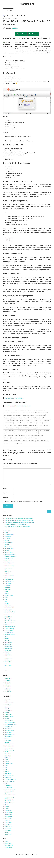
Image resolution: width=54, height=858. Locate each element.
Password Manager (9, 613)
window (6, 664)
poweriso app (6, 420)
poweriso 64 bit (46, 412)
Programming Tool (9, 622)
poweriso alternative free (40, 415)
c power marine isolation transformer (11, 410)
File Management (9, 577)
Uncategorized (8, 648)
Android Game (8, 542)
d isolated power (23, 410)
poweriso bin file (30, 420)
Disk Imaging (8, 560)
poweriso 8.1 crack (7, 415)
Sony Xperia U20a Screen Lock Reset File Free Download (19, 520)
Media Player (8, 605)
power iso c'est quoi (23, 412)
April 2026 (7, 686)
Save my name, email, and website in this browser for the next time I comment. (24, 501)
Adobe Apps (8, 536)
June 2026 (7, 682)
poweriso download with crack (22, 432)
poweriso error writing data (24, 435)
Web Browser (8, 660)
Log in (6, 841)
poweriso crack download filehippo (20, 425)
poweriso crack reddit (8, 427)
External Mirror (19, 398)
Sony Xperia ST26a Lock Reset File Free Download (17, 526)
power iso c (15, 412)
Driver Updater (8, 568)
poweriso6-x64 (24, 440)
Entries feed (8, 843)
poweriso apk (41, 417)
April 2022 (7, 690)
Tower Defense (8, 646)
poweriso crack (46, 422)
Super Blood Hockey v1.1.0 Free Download (15, 524)
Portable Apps (14, 18)
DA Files (7, 550)
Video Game (8, 654)
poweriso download (36, 427)
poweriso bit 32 (46, 420)
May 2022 (7, 688)
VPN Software (8, 658)
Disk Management (9, 562)
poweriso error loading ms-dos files (11, 435)
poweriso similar (17, 440)
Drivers (6, 570)
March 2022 (8, 691)
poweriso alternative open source (10, 417)
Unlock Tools (8, 650)
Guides (6, 597)
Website (5, 497)
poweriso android (34, 417)
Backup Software (9, 548)
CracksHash (27, 4)
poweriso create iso (18, 427)
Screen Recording (9, 628)
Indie (6, 599)
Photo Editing (8, 617)
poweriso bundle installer (29, 422)
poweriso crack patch (44, 425)
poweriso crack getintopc (33, 425)
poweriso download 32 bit (9, 430)
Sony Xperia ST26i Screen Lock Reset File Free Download (19, 522)
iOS (6, 601)
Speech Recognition (10, 634)
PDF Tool (7, 615)
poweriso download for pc (44, 430)
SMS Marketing (8, 630)
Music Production (9, 607)
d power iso (30, 410)
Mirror (12, 398)
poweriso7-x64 (32, 440)
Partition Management (10, 611)
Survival (7, 640)
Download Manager (9, 566)
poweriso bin (22, 420)
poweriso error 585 (33, 432)
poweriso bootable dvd (8, 422)
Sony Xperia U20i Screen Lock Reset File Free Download (19, 518)
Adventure (7, 538)
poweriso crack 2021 (8, 425)
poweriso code (39, 422)
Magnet (29, 406)
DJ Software (8, 564)
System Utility (8, 642)
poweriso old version (8, 440)
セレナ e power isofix (18, 443)
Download (7, 398)
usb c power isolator (8, 443)
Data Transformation (10, 554)
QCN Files (7, 624)
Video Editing (8, 652)
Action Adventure (9, 534)
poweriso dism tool (27, 427)
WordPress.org (8, 847)
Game (6, 591)
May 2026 (7, 684)
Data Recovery (8, 552)
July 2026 (7, 680)
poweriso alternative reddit (24, 417)
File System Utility (9, 581)
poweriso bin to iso (38, 420)
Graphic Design (9, 595)
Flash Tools (7, 587)
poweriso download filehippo (32, 430)
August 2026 (8, 678)
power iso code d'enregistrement (35, 412)
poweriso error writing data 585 (37, 435)
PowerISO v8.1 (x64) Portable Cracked (15, 406)
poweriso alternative (17, 415)
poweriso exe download (24, 438)
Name (5, 488)
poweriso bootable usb (19, 422)
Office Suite (8, 609)
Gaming (7, 593)
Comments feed (9, 845)
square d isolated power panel (42, 440)
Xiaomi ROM (8, 665)
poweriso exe (6, 438)
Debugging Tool (8, 558)
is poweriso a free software (39, 410)
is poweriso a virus (7, 412)
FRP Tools (7, 589)
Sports (6, 636)
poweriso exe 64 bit (15, 438)
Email (5, 493)
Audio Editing (8, 546)
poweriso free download (35, 438)
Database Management (10, 556)
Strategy (7, 638)
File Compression (9, 575)
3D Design (7, 530)
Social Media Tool (9, 632)
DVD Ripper (8, 571)
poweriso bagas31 (14, 420)
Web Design (8, 662)
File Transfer (8, 583)
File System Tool (9, 579)
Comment (6, 467)
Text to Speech (8, 644)
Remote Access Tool (10, 626)
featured (7, 573)
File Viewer (7, 585)
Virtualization (8, 656)
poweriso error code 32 (43, 432)
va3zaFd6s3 (15, 28)
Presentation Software (10, 620)
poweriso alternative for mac (28, 415)
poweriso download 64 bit (20, 430)
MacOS (7, 603)
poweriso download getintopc (9, 432)
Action (6, 532)
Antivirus (7, 544)
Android (7, 540)
